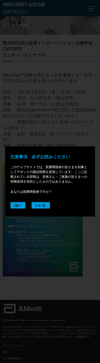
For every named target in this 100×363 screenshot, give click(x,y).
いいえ (40, 205)
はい (17, 205)
